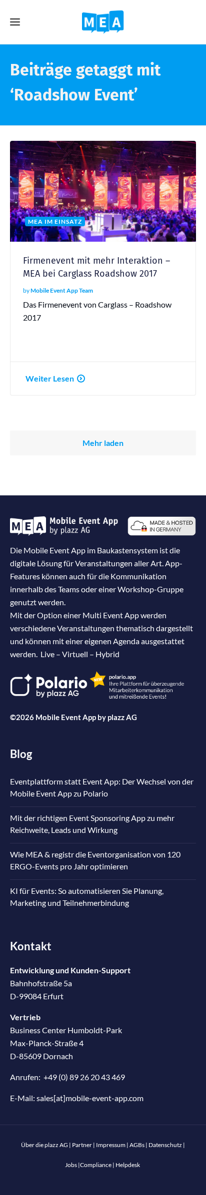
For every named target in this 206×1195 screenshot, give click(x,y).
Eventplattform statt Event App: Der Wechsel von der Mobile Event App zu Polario (102, 787)
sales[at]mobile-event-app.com (90, 1098)
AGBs (137, 1145)
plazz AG (122, 717)
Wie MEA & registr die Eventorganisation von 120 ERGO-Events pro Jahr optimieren (95, 860)
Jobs (71, 1165)
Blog (21, 754)
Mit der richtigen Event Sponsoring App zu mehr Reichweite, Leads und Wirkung (92, 823)
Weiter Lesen (50, 378)
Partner (82, 1145)
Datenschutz (165, 1145)
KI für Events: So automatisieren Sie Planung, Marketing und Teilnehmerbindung (87, 896)
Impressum (111, 1145)
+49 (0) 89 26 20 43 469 (84, 1077)
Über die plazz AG (45, 1145)
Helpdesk (128, 1165)
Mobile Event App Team (61, 290)
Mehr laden (103, 442)
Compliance (96, 1165)
